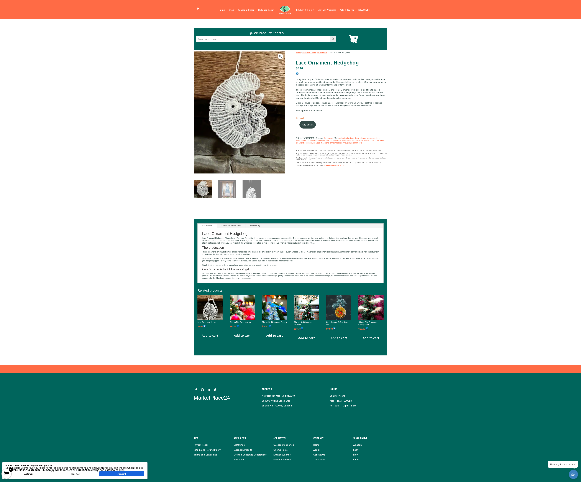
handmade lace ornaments (328, 140)
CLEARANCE (364, 10)
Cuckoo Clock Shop (283, 445)
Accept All (122, 473)
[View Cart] (353, 39)
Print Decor (239, 459)
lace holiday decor (368, 140)
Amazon (357, 445)
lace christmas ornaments (350, 140)
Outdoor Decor (266, 10)
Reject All (75, 473)
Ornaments (322, 52)
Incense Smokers (282, 459)
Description (207, 225)
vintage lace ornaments (352, 143)
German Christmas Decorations (250, 454)
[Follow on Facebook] (196, 389)
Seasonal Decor (246, 10)
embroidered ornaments (306, 140)
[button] (280, 56)
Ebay (355, 450)
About (316, 450)
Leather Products (327, 10)
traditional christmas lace (331, 143)
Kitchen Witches (282, 454)
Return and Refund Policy (207, 450)
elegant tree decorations (370, 138)
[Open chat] (573, 474)
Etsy (355, 454)
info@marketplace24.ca (334, 165)
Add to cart (307, 124)
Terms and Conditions (205, 454)
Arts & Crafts (347, 10)
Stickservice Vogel (312, 143)
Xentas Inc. (319, 459)
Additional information (231, 225)
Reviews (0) (255, 225)
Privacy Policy (201, 445)
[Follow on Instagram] (202, 389)
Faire (356, 459)
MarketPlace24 (212, 398)
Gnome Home (280, 450)
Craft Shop (239, 445)
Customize (28, 473)
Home (222, 10)
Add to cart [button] (210, 335)
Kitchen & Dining (305, 10)
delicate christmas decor (349, 138)
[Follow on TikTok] (215, 389)
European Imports (243, 450)
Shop (231, 10)
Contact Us (319, 454)
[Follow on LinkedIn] (208, 389)
